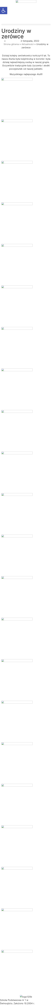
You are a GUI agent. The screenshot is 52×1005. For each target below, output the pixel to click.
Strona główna (11, 44)
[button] (26, 24)
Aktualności (27, 44)
